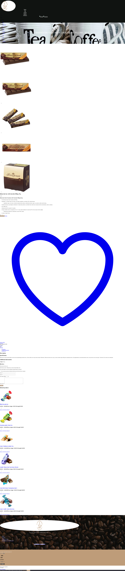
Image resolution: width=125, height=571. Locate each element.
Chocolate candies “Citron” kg (6, 425)
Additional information (5, 350)
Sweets (25, 13)
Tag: (0, 346)
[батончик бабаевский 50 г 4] (16, 162)
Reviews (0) (4, 351)
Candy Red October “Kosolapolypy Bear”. (8, 488)
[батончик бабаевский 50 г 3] (16, 132)
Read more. (25, 570)
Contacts (25, 15)
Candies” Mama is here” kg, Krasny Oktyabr (9, 467)
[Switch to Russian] (41, 16)
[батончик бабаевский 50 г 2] (16, 191)
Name (1, 372)
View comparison (2, 569)
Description (4, 349)
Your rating (2, 376)
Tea (25, 11)
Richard (3, 31)
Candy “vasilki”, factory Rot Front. (7, 509)
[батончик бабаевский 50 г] (16, 103)
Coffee (25, 12)
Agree (28, 570)
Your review (2, 383)
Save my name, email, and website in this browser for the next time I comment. (13, 371)
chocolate (1, 347)
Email (1, 374)
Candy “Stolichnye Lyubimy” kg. (7, 446)
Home (25, 9)
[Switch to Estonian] (45, 16)
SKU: (1, 344)
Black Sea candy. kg (4, 404)
